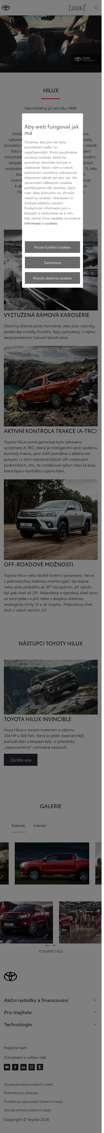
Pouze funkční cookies (52, 247)
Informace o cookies (40, 223)
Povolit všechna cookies (52, 278)
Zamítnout (52, 262)
